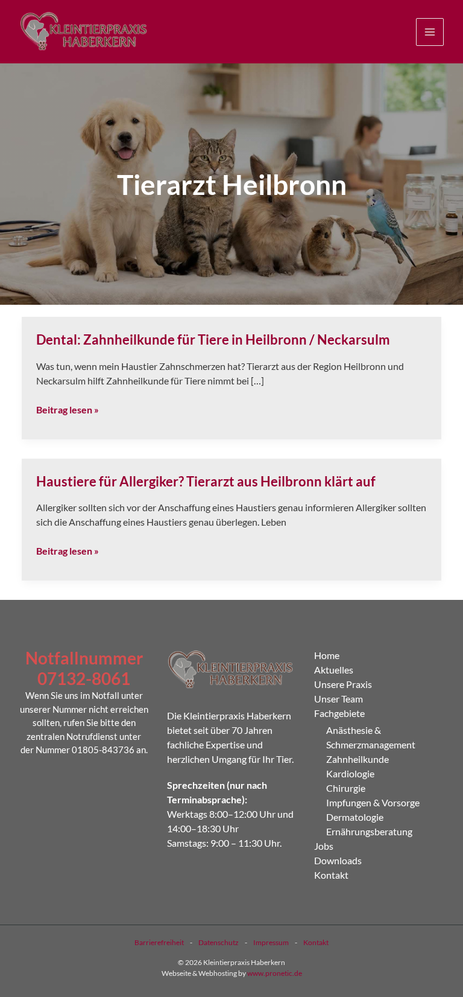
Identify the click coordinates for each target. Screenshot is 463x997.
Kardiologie (350, 773)
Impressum (271, 942)
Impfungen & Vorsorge (373, 802)
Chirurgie (345, 788)
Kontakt (331, 875)
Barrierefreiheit (159, 942)
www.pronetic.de (274, 973)
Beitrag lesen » (67, 410)
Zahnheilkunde (357, 759)
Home (326, 655)
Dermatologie (354, 817)
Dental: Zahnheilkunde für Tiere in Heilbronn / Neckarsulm (213, 339)
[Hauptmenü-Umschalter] (430, 32)
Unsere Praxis (343, 684)
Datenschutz (218, 942)
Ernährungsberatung (369, 831)
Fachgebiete (339, 713)
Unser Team (338, 698)
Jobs (323, 846)
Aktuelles (333, 669)
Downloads (338, 860)
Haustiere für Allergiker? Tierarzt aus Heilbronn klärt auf (206, 481)
